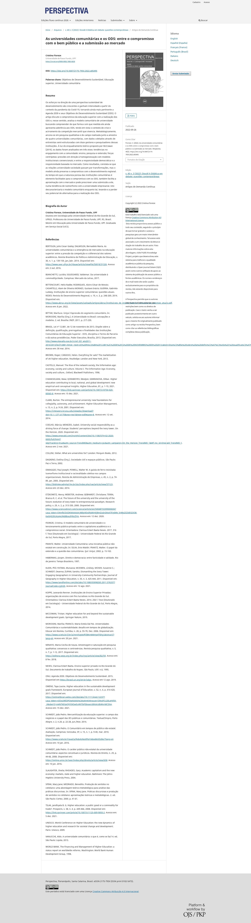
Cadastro (196, 2)
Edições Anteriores (84, 20)
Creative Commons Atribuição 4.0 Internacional (116, 891)
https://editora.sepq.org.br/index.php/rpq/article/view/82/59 (76, 655)
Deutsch (175, 60)
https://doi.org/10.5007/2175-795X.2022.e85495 (74, 70)
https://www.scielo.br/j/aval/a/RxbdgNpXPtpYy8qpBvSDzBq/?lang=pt (79, 739)
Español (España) (179, 43)
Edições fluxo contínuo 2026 (55, 20)
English (174, 38)
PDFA (132, 115)
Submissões (117, 20)
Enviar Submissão (181, 73)
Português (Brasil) (179, 51)
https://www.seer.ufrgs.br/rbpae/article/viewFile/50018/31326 (76, 264)
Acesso (207, 2)
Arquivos (58, 30)
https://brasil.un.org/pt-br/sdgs (75, 679)
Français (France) (179, 47)
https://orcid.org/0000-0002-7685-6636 (60, 61)
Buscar (204, 20)
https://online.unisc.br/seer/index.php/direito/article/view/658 (76, 760)
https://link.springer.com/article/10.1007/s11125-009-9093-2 (75, 812)
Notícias (102, 20)
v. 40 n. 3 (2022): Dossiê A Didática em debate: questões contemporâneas (96, 30)
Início (48, 30)
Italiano (174, 56)
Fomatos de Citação (136, 159)
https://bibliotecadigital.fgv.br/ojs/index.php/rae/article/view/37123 (79, 484)
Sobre (132, 20)
